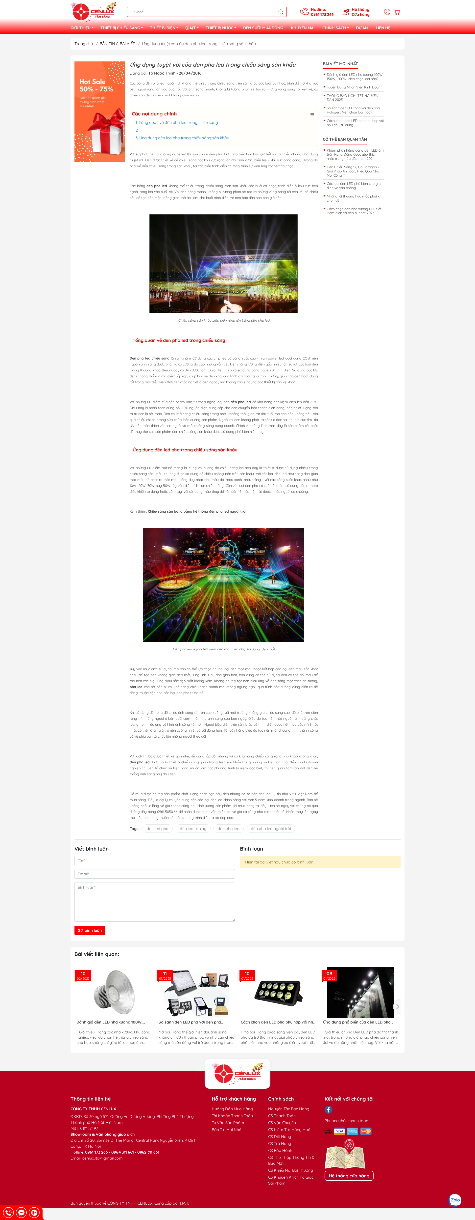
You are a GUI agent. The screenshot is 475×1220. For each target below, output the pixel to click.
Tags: (135, 828)
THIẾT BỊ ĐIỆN (162, 27)
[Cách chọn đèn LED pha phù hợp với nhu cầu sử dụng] (196, 992)
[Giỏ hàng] (398, 12)
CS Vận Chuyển (282, 1122)
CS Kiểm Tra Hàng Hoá (289, 1129)
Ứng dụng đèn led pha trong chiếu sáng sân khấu (185, 137)
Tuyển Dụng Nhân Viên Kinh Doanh (354, 87)
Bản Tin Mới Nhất (227, 1129)
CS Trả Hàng (279, 1143)
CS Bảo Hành (280, 1150)
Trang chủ (83, 43)
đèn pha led (228, 828)
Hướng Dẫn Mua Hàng (232, 1108)
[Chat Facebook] (21, 1212)
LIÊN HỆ (383, 27)
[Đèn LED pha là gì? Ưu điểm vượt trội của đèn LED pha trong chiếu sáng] (361, 992)
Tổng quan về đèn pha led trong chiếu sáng (178, 122)
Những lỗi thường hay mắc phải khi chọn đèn (354, 198)
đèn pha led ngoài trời (271, 828)
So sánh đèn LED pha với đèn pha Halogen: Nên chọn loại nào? (353, 110)
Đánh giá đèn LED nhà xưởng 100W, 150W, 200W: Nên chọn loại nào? (355, 76)
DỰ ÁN (362, 27)
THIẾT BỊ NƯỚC (219, 27)
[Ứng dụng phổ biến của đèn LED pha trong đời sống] (278, 992)
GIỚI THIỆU (81, 27)
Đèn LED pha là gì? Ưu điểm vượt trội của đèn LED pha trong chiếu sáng (357, 1022)
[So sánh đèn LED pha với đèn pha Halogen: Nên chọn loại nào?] (114, 992)
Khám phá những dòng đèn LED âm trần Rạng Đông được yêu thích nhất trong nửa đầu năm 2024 (355, 154)
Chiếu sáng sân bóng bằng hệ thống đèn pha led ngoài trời (197, 511)
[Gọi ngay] (8, 1212)
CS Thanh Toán (282, 1115)
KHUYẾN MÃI (302, 27)
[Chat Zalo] (34, 1212)
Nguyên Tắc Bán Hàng (288, 1108)
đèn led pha (157, 828)
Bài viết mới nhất (340, 63)
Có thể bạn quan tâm (345, 139)
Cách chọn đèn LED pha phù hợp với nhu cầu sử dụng (355, 122)
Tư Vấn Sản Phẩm (228, 1122)
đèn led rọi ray (193, 828)
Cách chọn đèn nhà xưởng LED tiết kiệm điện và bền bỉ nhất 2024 (354, 211)
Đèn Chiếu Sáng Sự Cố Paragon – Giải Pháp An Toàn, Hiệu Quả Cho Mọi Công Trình (353, 171)
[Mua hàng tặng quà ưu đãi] (99, 111)
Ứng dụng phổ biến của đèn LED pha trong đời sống (275, 1022)
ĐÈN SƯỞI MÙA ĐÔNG (263, 27)
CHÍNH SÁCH (334, 27)
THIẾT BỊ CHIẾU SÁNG (120, 27)
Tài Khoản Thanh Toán (232, 1115)
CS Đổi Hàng (279, 1136)
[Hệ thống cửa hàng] (237, 1074)
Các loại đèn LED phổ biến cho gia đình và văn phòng (353, 185)
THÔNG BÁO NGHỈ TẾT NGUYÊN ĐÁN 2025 (352, 97)
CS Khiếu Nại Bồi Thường (290, 1170)
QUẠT (190, 27)
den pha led (156, 186)
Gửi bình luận (90, 930)
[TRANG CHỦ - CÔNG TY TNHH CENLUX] (93, 11)
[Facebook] (328, 1110)
